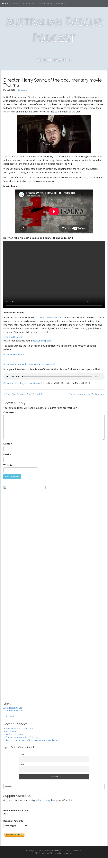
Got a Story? (45, 3)
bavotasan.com (65, 853)
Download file (10, 383)
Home (5, 3)
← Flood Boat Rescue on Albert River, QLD (23, 394)
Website (8, 465)
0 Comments (21, 90)
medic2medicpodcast (42, 340)
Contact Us (29, 3)
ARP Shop (61, 3)
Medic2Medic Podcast (51, 317)
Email (7, 454)
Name (7, 443)
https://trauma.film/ (13, 354)
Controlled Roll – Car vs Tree (19, 728)
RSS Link (10, 716)
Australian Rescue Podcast (54, 30)
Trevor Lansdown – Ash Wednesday (23, 737)
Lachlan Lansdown (14, 734)
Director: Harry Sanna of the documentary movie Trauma (32, 740)
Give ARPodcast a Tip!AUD (15, 812)
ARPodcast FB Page (12, 707)
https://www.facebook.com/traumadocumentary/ (29, 364)
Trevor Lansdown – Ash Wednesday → (87, 394)
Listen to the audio (13, 337)
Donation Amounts (13, 820)
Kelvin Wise (11, 731)
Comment (10, 412)
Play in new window (30, 383)
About (16, 3)
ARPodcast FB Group (13, 710)
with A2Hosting (43, 800)
